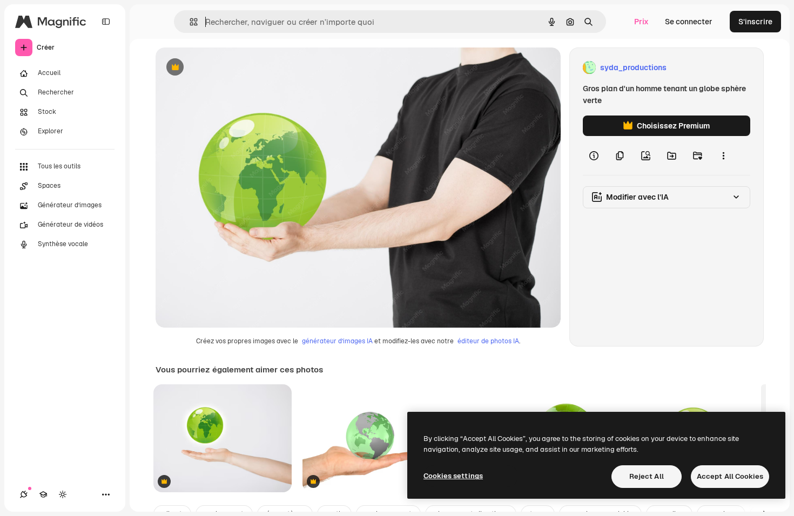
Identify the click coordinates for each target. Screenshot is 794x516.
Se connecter (688, 21)
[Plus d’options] (723, 155)
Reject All (646, 476)
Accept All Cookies (730, 476)
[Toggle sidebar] (106, 21)
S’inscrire (755, 21)
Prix (641, 21)
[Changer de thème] (62, 494)
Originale (227, 68)
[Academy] (43, 494)
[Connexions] (23, 494)
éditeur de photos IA (488, 341)
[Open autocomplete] (189, 22)
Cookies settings (453, 475)
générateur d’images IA (337, 341)
